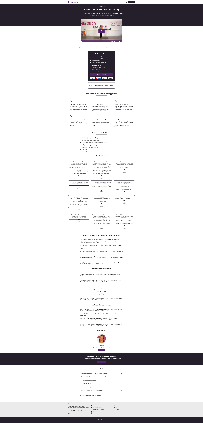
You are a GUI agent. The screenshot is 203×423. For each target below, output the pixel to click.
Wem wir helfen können (97, 407)
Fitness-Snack (98, 2)
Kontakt (116, 406)
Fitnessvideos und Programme (80, 410)
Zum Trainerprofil (101, 350)
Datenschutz (117, 409)
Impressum (117, 407)
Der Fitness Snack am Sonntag (98, 409)
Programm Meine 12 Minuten (98, 406)
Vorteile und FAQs (96, 413)
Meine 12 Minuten (102, 6)
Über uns (117, 2)
